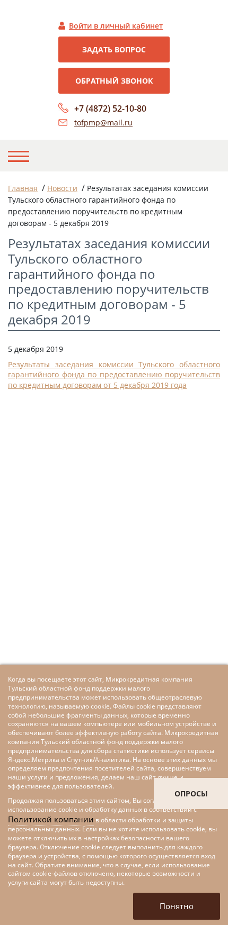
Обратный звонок (114, 81)
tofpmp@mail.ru (103, 122)
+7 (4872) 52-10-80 (110, 108)
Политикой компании (51, 819)
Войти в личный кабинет (116, 26)
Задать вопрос (114, 49)
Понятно (177, 906)
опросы (191, 793)
